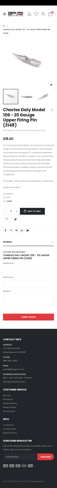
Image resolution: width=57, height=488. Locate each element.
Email (27, 230)
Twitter (11, 230)
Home (4, 26)
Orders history (10, 403)
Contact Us (8, 424)
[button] (51, 85)
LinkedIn (16, 230)
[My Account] (29, 14)
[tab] (28, 242)
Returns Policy (10, 432)
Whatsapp (22, 230)
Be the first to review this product (31, 130)
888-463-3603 (10, 360)
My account (8, 411)
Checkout (8, 399)
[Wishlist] (36, 14)
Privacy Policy (9, 428)
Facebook (5, 230)
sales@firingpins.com (13, 369)
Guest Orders (9, 407)
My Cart (6, 395)
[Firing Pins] (15, 14)
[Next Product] (52, 110)
